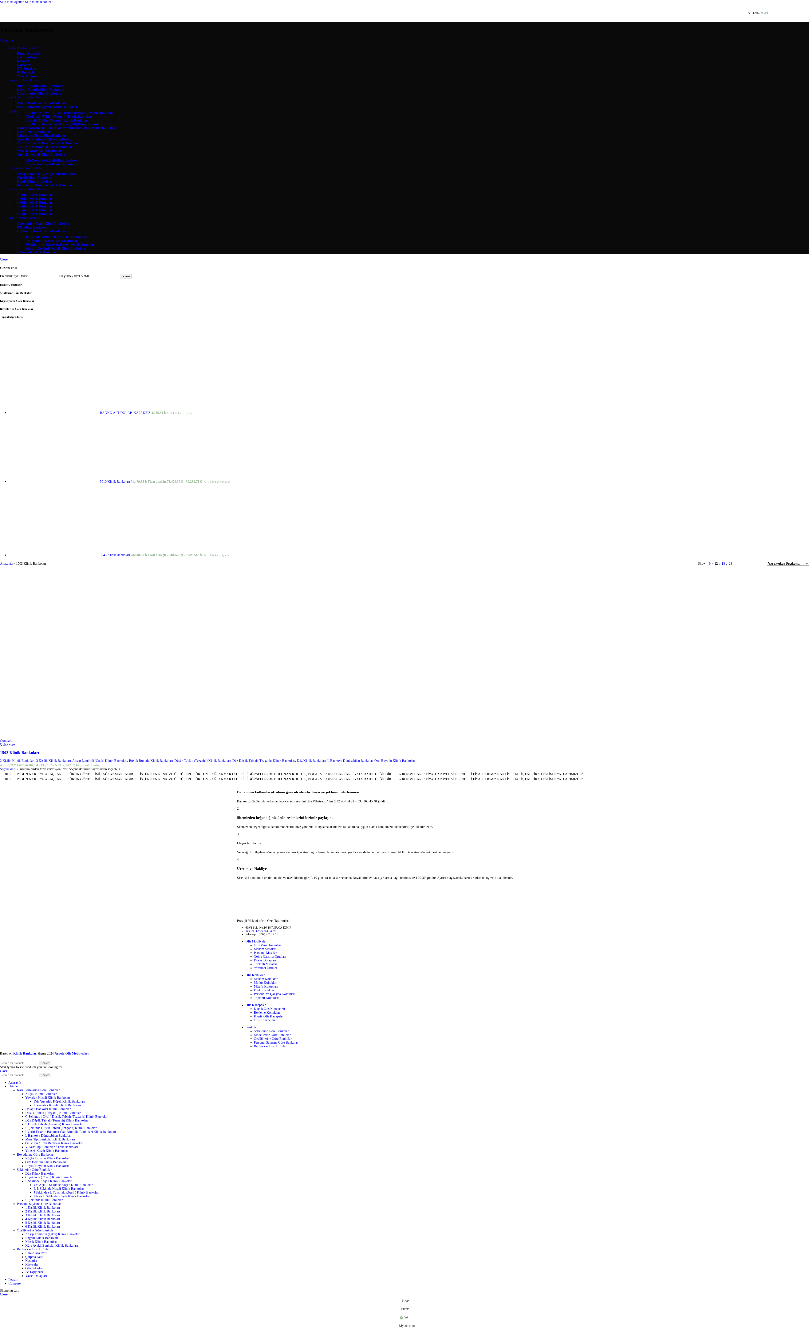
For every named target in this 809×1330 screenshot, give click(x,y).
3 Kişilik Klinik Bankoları (53, 760)
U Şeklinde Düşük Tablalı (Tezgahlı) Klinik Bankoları (61, 1128)
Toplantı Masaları (265, 964)
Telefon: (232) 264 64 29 (260, 931)
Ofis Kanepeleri (256, 1005)
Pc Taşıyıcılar (34, 1272)
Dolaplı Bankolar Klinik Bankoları (48, 1109)
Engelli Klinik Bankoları (41, 1238)
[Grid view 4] (758, 563)
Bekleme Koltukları (267, 1012)
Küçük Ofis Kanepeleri (269, 1009)
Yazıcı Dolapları (36, 1276)
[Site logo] (375, 22)
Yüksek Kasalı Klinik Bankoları (46, 1150)
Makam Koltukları (266, 979)
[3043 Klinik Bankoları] (54, 555)
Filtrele (126, 276)
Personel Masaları (265, 952)
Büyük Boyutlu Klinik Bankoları (151, 760)
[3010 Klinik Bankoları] (54, 481)
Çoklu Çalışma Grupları (270, 956)
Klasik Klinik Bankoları (41, 1241)
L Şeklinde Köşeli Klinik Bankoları (48, 1181)
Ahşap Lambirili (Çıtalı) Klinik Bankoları (99, 760)
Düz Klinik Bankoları (311, 760)
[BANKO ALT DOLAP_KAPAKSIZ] (54, 412)
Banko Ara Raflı (36, 1253)
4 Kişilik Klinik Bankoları (42, 1219)
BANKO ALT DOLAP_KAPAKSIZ (125, 412)
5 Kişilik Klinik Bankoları (42, 1222)
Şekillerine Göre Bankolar (271, 1031)
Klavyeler (31, 1264)
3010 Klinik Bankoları (115, 481)
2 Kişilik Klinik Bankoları (17, 760)
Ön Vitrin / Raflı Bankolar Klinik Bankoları (54, 1143)
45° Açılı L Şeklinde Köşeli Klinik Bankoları (63, 1185)
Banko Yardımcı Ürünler (270, 1046)
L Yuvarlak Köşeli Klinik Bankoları (57, 1105)
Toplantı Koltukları (266, 998)
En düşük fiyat (9, 276)
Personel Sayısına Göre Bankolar (276, 1042)
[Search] (743, 13)
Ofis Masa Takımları (267, 945)
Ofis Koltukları (255, 975)
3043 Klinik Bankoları (115, 555)
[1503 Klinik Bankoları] (45, 655)
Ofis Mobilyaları (256, 941)
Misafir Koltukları (266, 986)
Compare (14, 1283)
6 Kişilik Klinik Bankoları (42, 1226)
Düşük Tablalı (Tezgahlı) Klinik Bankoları (202, 760)
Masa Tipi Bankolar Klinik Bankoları (50, 1139)
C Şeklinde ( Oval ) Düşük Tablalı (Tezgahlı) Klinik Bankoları (66, 1116)
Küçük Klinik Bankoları (41, 1094)
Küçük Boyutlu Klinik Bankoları (47, 1158)
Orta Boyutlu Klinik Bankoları (394, 760)
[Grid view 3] (750, 563)
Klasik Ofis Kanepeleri (269, 1016)
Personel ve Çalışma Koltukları (274, 994)
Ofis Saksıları (34, 1268)
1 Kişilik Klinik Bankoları (42, 1207)
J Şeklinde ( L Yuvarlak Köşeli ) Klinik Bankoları (66, 1192)
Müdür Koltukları (265, 982)
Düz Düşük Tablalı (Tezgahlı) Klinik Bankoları (263, 760)
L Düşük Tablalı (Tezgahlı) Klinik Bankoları (54, 1124)
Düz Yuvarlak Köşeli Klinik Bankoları (59, 1101)
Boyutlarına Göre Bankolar (35, 1154)
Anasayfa (6, 563)
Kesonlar (31, 1260)
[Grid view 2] (742, 563)
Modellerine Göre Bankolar (272, 1035)
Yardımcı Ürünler (265, 968)
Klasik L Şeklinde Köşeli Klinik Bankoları (62, 1196)
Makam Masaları (265, 949)
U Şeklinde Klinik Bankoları (44, 1200)
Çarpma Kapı (34, 1257)
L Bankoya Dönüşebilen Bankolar (350, 760)
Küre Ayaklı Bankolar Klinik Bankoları (51, 1245)
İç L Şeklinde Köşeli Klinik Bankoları (59, 1188)
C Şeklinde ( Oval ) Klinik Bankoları (49, 1177)
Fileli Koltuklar (264, 990)
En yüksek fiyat (69, 276)
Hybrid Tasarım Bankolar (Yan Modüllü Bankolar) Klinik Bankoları (70, 1132)
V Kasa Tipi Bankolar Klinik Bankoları (51, 1147)
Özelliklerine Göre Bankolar (273, 1038)
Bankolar (251, 1027)
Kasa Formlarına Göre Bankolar (38, 1090)
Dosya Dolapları (265, 960)
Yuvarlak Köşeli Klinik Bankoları (47, 1097)
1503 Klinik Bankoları (19, 752)
